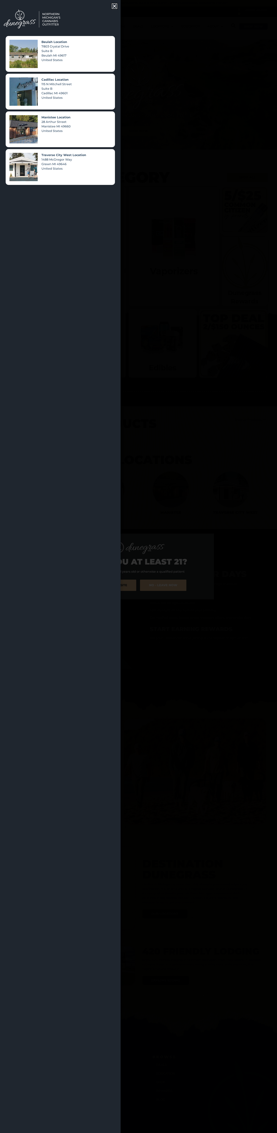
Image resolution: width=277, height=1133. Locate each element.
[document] (138, 566)
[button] (114, 6)
